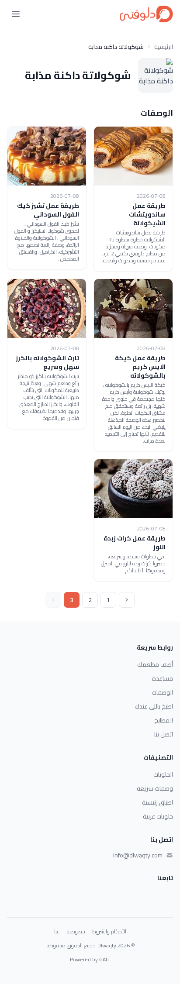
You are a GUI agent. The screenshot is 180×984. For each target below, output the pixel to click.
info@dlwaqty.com (138, 855)
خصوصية (76, 931)
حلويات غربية (158, 816)
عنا (57, 931)
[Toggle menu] (15, 14)
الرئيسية (163, 46)
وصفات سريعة (155, 788)
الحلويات (163, 774)
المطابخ (163, 720)
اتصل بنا (163, 734)
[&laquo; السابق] (127, 600)
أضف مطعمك (155, 664)
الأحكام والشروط (109, 931)
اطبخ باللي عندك (154, 706)
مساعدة (162, 678)
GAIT (105, 959)
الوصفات (162, 692)
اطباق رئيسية (157, 802)
